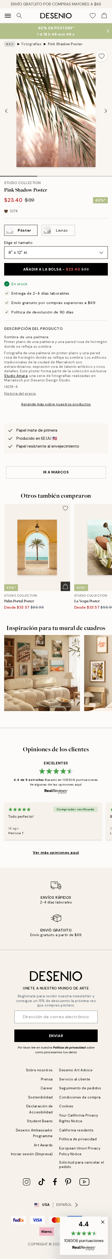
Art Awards (43, 1145)
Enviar (56, 1035)
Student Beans (40, 1121)
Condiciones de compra (80, 1097)
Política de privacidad (69, 1047)
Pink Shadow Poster (65, 44)
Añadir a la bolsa (56, 269)
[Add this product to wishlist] (101, 55)
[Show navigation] (8, 15)
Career (47, 1088)
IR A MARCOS (56, 472)
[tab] (18, 174)
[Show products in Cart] (104, 15)
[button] (84, 1236)
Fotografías (32, 44)
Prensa (47, 1079)
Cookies (66, 1106)
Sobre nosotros (39, 1070)
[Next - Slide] (106, 111)
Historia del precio (20, 393)
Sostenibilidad (40, 1097)
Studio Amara (16, 376)
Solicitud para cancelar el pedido (81, 1164)
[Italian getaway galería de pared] (42, 673)
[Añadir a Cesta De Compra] (65, 586)
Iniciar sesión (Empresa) (32, 1154)
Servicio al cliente (74, 1079)
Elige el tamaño (18, 242)
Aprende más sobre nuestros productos (56, 404)
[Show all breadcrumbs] (9, 44)
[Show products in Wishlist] (92, 15)
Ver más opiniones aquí (56, 852)
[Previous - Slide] (6, 111)
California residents (76, 1130)
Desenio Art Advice (75, 1070)
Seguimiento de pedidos (80, 1088)
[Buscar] (19, 15)
